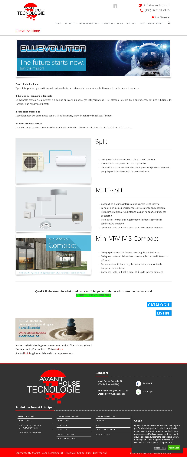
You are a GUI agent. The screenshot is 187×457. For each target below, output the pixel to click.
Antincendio (62, 430)
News (120, 23)
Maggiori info (166, 442)
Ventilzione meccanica (66, 439)
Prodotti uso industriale (106, 416)
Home (58, 23)
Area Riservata (162, 17)
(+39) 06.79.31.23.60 (118, 390)
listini (27, 353)
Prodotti (70, 23)
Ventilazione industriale (106, 430)
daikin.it (59, 349)
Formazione (107, 23)
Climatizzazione (24, 421)
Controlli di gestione (66, 434)
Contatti (131, 23)
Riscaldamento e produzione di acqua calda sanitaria (29, 426)
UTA (97, 425)
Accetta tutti (174, 448)
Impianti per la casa (26, 416)
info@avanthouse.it (115, 393)
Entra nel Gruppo (103, 434)
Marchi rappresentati (151, 23)
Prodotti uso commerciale (68, 416)
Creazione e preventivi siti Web (146, 452)
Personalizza (160, 447)
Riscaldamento (63, 425)
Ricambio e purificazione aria (29, 432)
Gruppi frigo (101, 421)
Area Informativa (88, 23)
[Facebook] (115, 6)
